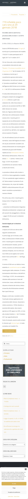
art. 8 (18, 257)
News (12, 336)
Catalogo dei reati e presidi (11, 406)
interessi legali (15, 323)
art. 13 (8, 159)
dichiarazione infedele (17, 153)
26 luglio (20, 48)
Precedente (14, 15)
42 (4, 89)
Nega (14, 488)
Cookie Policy (10, 496)
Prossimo (21, 15)
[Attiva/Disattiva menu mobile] (25, 2)
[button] (25, 469)
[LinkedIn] (4, 386)
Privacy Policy (16, 496)
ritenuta (5, 100)
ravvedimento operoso (15, 267)
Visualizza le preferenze (14, 492)
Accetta (14, 483)
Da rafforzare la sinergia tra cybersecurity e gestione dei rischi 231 (13, 429)
